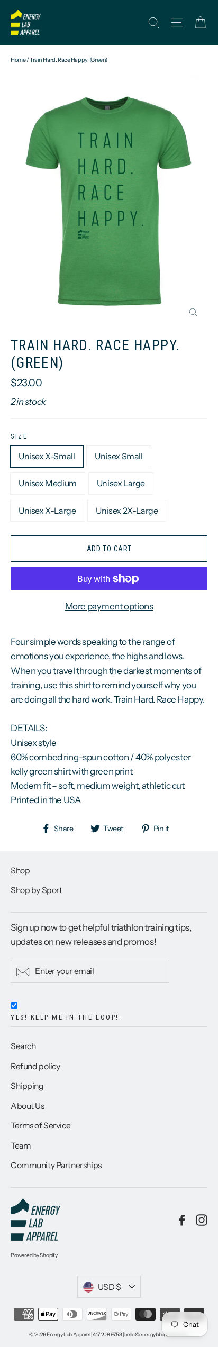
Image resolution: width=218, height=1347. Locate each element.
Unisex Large (121, 483)
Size (19, 436)
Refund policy (35, 1066)
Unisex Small (118, 456)
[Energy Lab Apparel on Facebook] (182, 1219)
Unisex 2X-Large (127, 510)
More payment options (109, 606)
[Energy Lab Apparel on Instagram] (201, 1219)
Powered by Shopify (34, 1255)
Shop (20, 871)
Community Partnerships (56, 1165)
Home (18, 59)
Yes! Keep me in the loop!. (66, 1017)
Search (23, 1046)
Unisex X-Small (47, 456)
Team (21, 1146)
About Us (27, 1106)
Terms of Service (40, 1126)
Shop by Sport (36, 890)
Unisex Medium (48, 483)
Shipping (27, 1086)
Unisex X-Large (47, 510)
